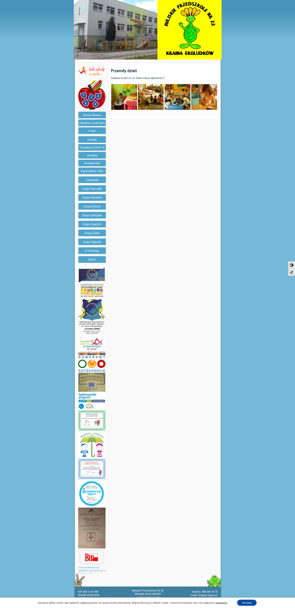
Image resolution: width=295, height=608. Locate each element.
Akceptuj (246, 602)
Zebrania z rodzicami (92, 123)
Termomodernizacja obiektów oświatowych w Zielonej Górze (92, 570)
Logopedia (92, 180)
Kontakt (92, 139)
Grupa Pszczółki (92, 188)
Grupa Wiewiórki (92, 197)
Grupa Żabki (92, 233)
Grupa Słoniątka (92, 215)
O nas (92, 130)
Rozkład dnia (92, 163)
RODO (92, 259)
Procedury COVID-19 (92, 147)
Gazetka (92, 155)
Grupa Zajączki (92, 224)
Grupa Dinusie (92, 206)
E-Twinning (92, 250)
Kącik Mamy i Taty (92, 171)
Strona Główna (92, 115)
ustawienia (221, 602)
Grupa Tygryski (92, 242)
